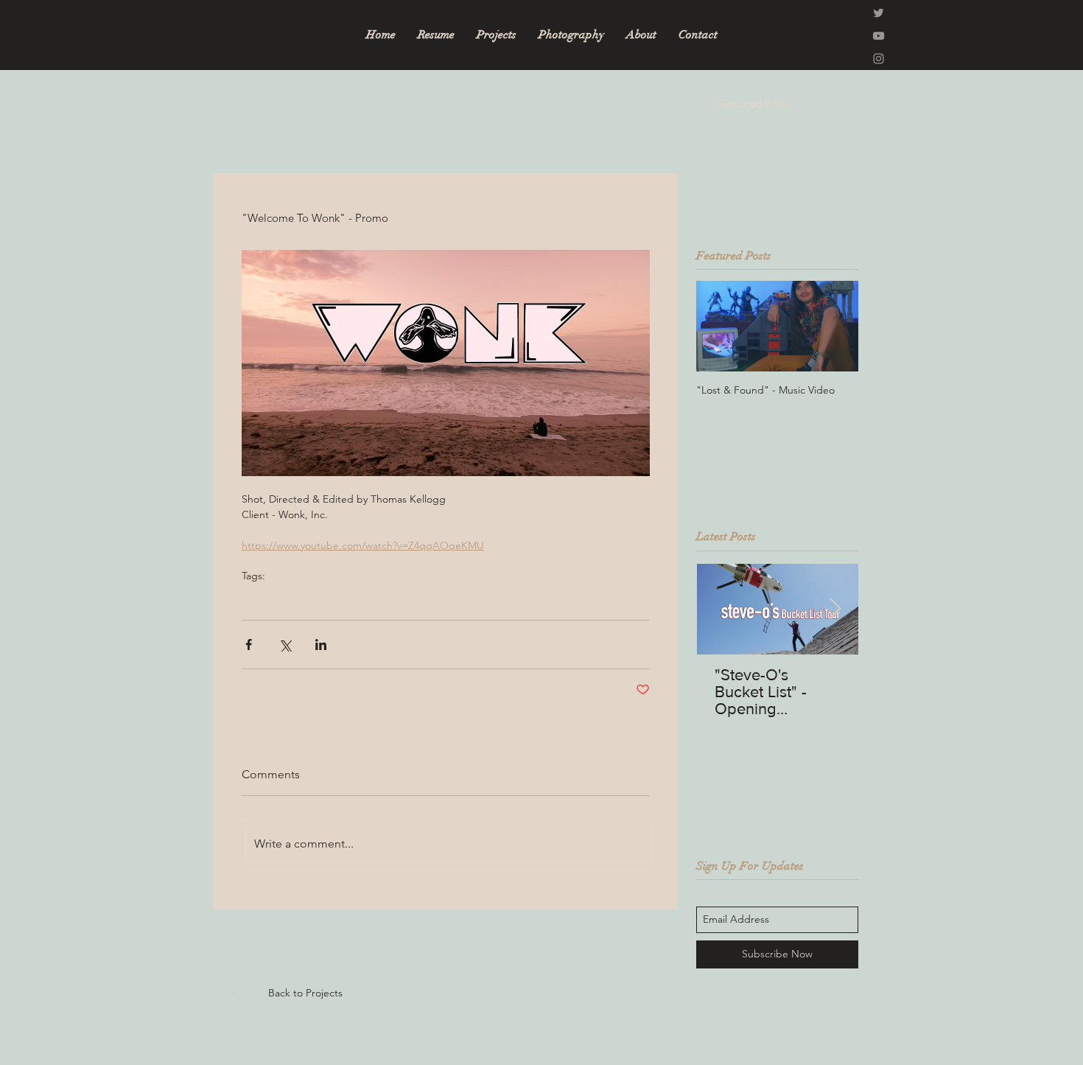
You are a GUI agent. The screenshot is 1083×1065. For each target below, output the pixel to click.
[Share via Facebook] (249, 645)
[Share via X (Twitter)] (285, 645)
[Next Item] (834, 609)
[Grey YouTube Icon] (879, 36)
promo (257, 599)
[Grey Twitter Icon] (879, 13)
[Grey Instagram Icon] (879, 59)
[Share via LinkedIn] (321, 645)
